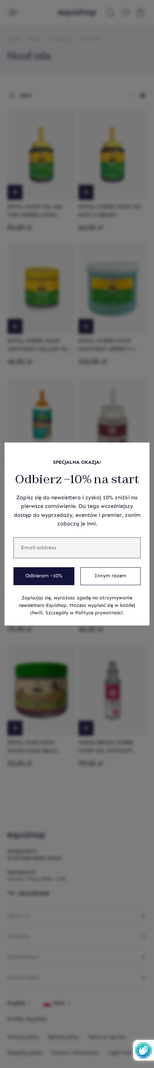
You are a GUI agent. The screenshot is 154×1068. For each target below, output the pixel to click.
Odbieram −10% (43, 576)
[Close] (140, 452)
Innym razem (110, 576)
